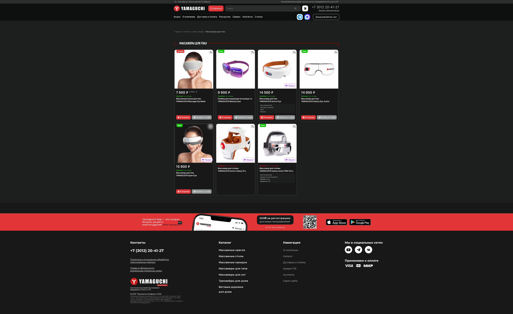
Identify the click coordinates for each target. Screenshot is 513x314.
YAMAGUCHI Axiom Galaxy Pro (232, 171)
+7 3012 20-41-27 (325, 7)
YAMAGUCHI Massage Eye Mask (190, 101)
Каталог (288, 256)
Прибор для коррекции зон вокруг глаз (236, 98)
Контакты (248, 16)
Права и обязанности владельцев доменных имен (146, 269)
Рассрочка (224, 16)
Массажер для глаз (185, 173)
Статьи (259, 16)
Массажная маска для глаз (188, 98)
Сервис (236, 16)
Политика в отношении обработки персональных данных (149, 261)
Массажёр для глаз (268, 98)
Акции (177, 16)
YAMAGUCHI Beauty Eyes (229, 101)
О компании (188, 16)
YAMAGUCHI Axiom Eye (270, 101)
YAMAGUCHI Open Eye (186, 175)
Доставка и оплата (207, 16)
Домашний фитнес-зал (326, 17)
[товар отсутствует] (305, 8)
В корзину (184, 117)
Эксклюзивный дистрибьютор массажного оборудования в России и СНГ (310, 2)
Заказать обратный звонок (328, 10)
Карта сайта (290, 280)
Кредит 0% (289, 268)
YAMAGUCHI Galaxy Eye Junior (315, 101)
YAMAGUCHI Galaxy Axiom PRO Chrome (277, 171)
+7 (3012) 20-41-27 (147, 250)
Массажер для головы (228, 168)
